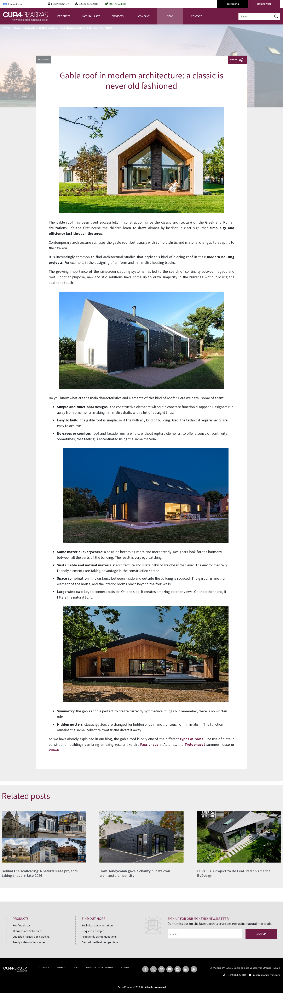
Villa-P (54, 750)
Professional (232, 4)
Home (6, 27)
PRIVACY (61, 967)
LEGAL (76, 967)
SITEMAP (125, 967)
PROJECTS (117, 16)
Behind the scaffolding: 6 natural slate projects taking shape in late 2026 (40, 873)
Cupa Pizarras (125, 987)
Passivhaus (149, 744)
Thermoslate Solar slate (27, 931)
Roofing (43, 59)
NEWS (170, 16)
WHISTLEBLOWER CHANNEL (99, 967)
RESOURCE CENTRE (89, 3)
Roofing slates (22, 925)
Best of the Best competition (100, 942)
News (17, 27)
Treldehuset (195, 744)
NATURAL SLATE (91, 16)
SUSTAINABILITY (117, 3)
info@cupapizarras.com (266, 975)
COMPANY (144, 16)
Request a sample (93, 931)
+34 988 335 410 (236, 975)
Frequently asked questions (99, 936)
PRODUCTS (64, 16)
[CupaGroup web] (15, 968)
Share (234, 59)
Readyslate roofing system (29, 942)
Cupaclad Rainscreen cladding (31, 936)
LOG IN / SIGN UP (60, 3)
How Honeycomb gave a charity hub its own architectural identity (134, 873)
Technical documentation (97, 925)
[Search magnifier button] (276, 16)
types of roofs (191, 738)
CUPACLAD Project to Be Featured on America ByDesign (233, 873)
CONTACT (196, 16)
